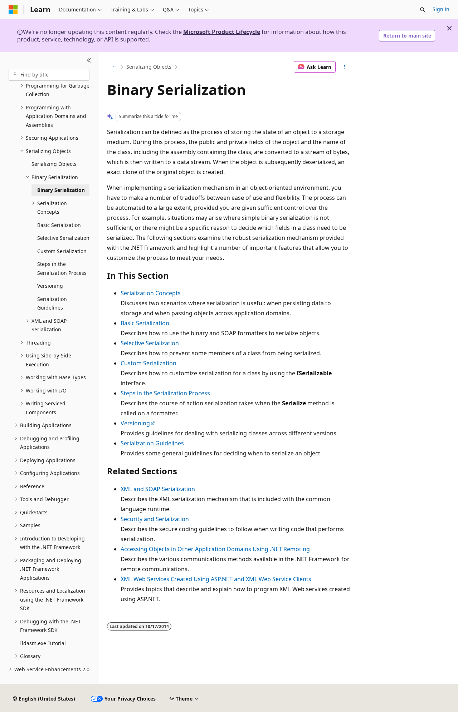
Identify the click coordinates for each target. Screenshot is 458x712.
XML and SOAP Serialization (158, 489)
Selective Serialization (150, 343)
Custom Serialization (148, 363)
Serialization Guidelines (152, 443)
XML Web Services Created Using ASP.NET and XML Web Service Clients (216, 579)
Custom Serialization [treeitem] (62, 251)
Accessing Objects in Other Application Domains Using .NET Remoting (215, 549)
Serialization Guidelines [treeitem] (52, 303)
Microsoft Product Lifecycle (221, 32)
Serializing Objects (148, 66)
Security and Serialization (155, 519)
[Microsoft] (13, 9)
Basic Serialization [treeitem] (59, 225)
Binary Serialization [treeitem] (61, 190)
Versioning (135, 423)
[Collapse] (89, 60)
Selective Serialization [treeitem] (63, 237)
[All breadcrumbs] (113, 67)
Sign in (441, 9)
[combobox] (49, 74)
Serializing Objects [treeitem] (54, 163)
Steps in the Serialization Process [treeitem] (62, 268)
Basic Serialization (145, 323)
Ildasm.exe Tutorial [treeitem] (43, 643)
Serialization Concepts (151, 293)
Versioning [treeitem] (50, 285)
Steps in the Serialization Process (165, 393)
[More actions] (344, 67)
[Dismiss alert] (449, 28)
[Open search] (422, 9)
